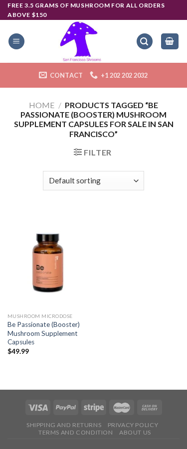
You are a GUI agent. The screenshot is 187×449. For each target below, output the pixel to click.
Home (41, 105)
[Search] (145, 41)
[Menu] (16, 41)
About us (135, 432)
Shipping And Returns (63, 425)
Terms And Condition (75, 432)
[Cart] (170, 41)
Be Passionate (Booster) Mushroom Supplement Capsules (43, 333)
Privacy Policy (133, 425)
